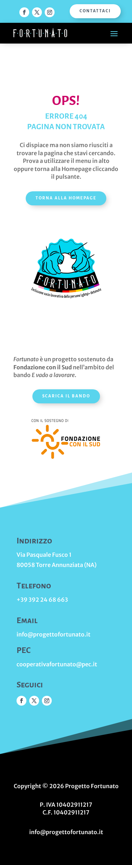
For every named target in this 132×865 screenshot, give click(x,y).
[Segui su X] (37, 12)
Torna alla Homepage (66, 198)
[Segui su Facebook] (24, 12)
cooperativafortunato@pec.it (57, 664)
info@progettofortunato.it (53, 634)
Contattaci (95, 11)
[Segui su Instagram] (50, 12)
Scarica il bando (66, 396)
